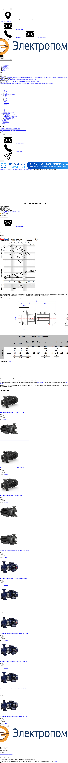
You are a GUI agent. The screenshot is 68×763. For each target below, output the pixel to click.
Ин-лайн (65, 77)
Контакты (4, 70)
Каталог (2, 58)
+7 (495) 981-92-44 (3, 62)
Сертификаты (4, 66)
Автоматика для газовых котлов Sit (26, 83)
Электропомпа (2, 169)
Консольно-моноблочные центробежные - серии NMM (23, 169)
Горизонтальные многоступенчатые (19, 77)
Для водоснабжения (3, 81)
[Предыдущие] (1, 724)
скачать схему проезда (40, 368)
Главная (3, 64)
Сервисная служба (5, 65)
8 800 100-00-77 (19, 37)
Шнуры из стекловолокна (38, 83)
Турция (10, 361)
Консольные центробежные (38, 77)
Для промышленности (17, 81)
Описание (4, 228)
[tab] (35, 228)
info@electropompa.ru (19, 29)
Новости (3, 69)
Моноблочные (53, 77)
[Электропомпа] (1, 133)
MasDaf (11, 169)
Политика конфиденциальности (6, 745)
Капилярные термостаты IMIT (48, 83)
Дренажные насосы (29, 77)
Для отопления (10, 81)
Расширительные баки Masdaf (5, 83)
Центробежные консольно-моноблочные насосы (11, 211)
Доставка (3, 230)
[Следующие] (3, 724)
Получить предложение (4, 217)
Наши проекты (5, 67)
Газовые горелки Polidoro (15, 83)
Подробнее (5, 419)
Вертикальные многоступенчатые (6, 77)
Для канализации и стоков (34, 81)
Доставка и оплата (5, 68)
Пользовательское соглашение (17, 745)
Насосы (7, 169)
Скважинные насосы (47, 77)
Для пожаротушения (25, 81)
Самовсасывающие (60, 77)
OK (0, 762)
